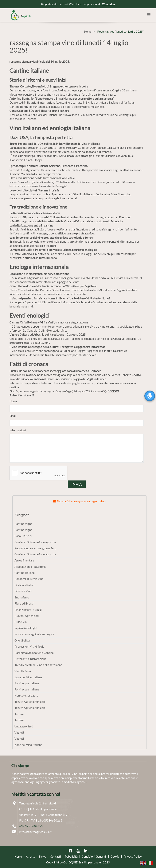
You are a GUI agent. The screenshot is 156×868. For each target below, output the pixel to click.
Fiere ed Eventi (23, 603)
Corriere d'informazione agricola (35, 554)
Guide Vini (20, 621)
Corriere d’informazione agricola (35, 542)
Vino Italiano (22, 671)
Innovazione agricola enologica (34, 634)
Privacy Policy (132, 856)
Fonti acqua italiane (26, 683)
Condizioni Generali (94, 856)
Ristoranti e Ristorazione (30, 658)
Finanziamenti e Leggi (28, 609)
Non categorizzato (26, 695)
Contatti (55, 856)
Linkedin (85, 851)
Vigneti (19, 732)
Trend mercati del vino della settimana (38, 665)
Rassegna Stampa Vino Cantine (34, 652)
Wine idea (108, 4)
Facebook (70, 851)
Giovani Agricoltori (26, 615)
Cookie (115, 856)
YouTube (78, 851)
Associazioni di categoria (30, 566)
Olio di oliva (22, 640)
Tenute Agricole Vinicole (29, 701)
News (42, 856)
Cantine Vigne (23, 523)
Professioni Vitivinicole (29, 646)
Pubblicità (71, 856)
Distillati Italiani (24, 585)
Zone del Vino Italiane (28, 677)
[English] (143, 862)
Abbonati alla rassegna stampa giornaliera (81, 501)
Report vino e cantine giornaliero (35, 548)
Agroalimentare (24, 560)
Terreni (19, 714)
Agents (30, 856)
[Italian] (150, 862)
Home (88, 31)
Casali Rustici (23, 536)
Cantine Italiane (24, 572)
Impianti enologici (25, 628)
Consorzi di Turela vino (29, 578)
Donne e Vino (23, 591)
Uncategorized (23, 726)
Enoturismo (21, 597)
